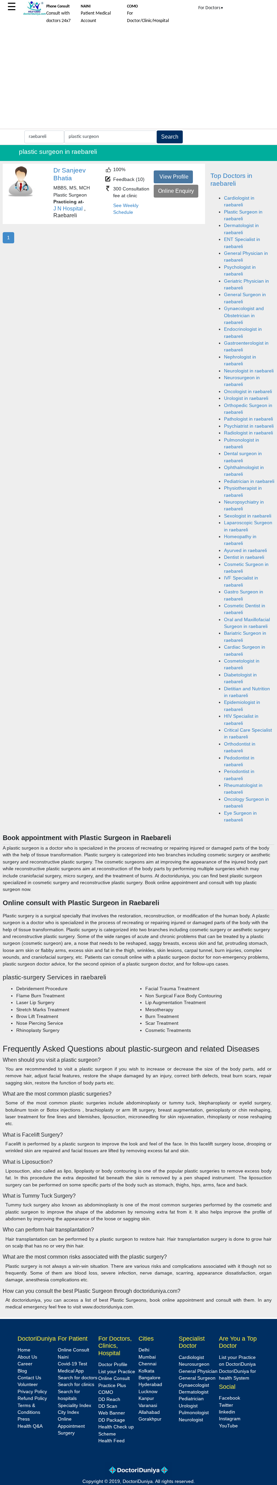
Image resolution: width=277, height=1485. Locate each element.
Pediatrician (191, 1398)
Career (25, 1363)
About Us (27, 1357)
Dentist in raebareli (244, 557)
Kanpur (146, 1398)
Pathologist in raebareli (248, 419)
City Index (68, 1412)
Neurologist (191, 1419)
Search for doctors (77, 1377)
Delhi (143, 1349)
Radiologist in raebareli (248, 432)
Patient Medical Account (96, 13)
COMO (105, 1392)
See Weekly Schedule (125, 209)
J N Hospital (68, 208)
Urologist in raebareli (246, 398)
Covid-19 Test (72, 1363)
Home (24, 1349)
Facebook (229, 1398)
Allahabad (149, 1412)
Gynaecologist (194, 1385)
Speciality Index (74, 1405)
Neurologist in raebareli (249, 370)
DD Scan (107, 1406)
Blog (22, 1371)
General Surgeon (197, 1378)
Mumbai (147, 1357)
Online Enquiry (176, 191)
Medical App (71, 1371)
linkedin (227, 1412)
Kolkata (146, 1371)
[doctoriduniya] (34, 14)
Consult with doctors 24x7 (58, 13)
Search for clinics (76, 1384)
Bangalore (149, 1377)
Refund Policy (32, 1398)
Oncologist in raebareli (248, 391)
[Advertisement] (138, 77)
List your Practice (116, 1371)
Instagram (230, 1418)
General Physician (198, 1371)
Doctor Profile (112, 1364)
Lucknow (147, 1391)
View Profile (173, 177)
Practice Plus (112, 1385)
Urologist (188, 1405)
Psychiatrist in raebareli (249, 426)
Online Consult (73, 1349)
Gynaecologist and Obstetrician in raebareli (244, 315)
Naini (63, 1357)
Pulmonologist (194, 1412)
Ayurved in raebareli (245, 550)
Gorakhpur (149, 1419)
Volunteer (28, 1384)
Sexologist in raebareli (247, 515)
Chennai (147, 1363)
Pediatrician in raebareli (249, 481)
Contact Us (29, 1377)
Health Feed (111, 1440)
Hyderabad (150, 1384)
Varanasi (147, 1405)
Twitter (226, 1405)
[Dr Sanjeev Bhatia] (20, 195)
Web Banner (111, 1413)
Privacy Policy (32, 1391)
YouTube (228, 1425)
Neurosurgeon (194, 1364)
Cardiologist (191, 1357)
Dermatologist (193, 1392)
